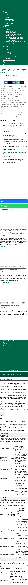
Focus (6, 51)
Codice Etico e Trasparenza (9, 63)
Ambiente (7, 14)
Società (7, 17)
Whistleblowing (6, 64)
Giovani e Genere (9, 20)
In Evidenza (8, 52)
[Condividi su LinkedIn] (14, 82)
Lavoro (7, 16)
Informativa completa (5, 401)
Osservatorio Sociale (10, 40)
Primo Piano (8, 48)
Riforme (7, 25)
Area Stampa (6, 46)
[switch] (0, 499)
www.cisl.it (4, 424)
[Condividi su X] (10, 82)
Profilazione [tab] (3, 497)
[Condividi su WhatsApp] (18, 82)
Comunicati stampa (10, 54)
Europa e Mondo (9, 19)
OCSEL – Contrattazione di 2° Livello (14, 38)
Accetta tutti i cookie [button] (14, 409)
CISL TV (7, 55)
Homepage (5, 10)
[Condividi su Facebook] (6, 82)
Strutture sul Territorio (10, 31)
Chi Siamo (7, 29)
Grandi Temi (5, 13)
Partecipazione (9, 23)
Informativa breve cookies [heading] (6, 379)
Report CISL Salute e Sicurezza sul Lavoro (15, 41)
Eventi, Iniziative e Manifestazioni (13, 34)
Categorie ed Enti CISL (10, 57)
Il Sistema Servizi (9, 35)
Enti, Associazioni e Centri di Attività (14, 37)
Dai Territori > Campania (20, 75)
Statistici (21, 406)
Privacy (4, 61)
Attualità (7, 49)
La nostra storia (9, 44)
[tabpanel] (14, 467)
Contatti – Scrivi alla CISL (9, 60)
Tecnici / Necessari (6, 406)
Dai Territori (8, 58)
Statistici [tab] (2, 559)
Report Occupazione (10, 43)
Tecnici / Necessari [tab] (4, 433)
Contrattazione (9, 22)
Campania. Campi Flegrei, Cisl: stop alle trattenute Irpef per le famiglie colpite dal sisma (15, 140)
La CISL (4, 26)
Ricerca (4, 11)
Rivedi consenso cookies (14, 370)
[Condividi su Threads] (22, 82)
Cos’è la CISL (8, 28)
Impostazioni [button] (3, 408)
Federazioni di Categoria (11, 32)
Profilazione (15, 406)
